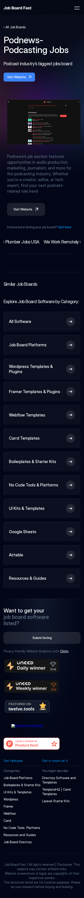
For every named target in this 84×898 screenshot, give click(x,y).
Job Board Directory (18, 842)
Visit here (64, 227)
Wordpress (11, 799)
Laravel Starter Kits (56, 801)
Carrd (7, 820)
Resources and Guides (20, 835)
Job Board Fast (17, 8)
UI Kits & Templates (18, 792)
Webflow (10, 813)
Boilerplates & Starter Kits (22, 785)
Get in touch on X (55, 761)
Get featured (13, 761)
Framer (8, 806)
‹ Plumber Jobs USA (21, 242)
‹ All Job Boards (15, 27)
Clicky (64, 651)
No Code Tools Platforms (22, 828)
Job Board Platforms (18, 778)
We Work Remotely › (62, 242)
